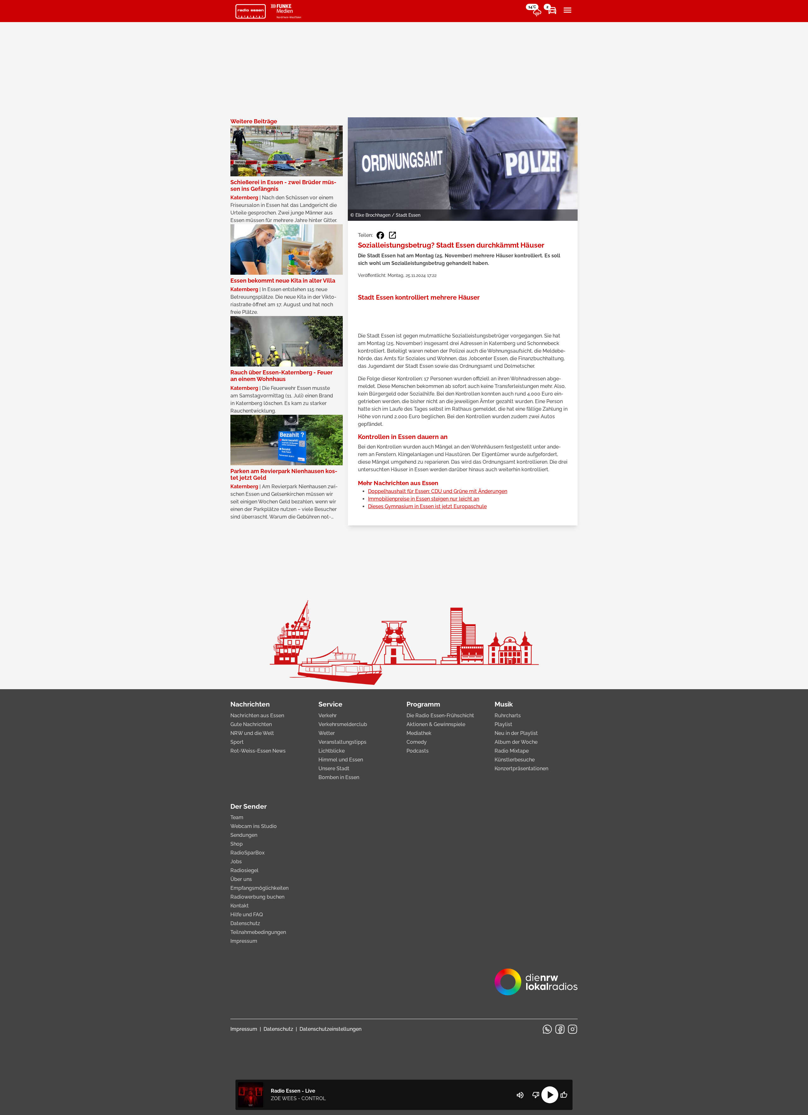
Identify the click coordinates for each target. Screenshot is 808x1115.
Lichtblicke (331, 751)
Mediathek (419, 733)
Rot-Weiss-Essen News (258, 751)
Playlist (503, 724)
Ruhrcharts (508, 716)
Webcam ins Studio (253, 826)
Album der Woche (516, 742)
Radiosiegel (244, 870)
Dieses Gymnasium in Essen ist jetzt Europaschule (427, 506)
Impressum (243, 941)
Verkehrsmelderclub (342, 724)
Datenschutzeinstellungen (330, 1029)
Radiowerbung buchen (257, 897)
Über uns (241, 879)
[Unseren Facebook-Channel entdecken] (560, 1029)
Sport (237, 742)
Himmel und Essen (340, 760)
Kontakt (239, 906)
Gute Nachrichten (251, 724)
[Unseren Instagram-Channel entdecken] (572, 1029)
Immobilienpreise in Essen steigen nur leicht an (423, 499)
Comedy (417, 742)
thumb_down (536, 1095)
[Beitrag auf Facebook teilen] (380, 235)
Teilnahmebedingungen (258, 932)
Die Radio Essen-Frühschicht (440, 716)
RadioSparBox (247, 853)
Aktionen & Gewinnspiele (436, 724)
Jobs (236, 862)
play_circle (550, 1095)
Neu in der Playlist (516, 733)
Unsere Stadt (333, 769)
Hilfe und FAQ (246, 915)
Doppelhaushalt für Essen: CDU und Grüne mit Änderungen (437, 491)
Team (236, 817)
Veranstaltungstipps (342, 742)
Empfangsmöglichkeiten (259, 888)
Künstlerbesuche (515, 760)
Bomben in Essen (338, 777)
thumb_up (563, 1095)
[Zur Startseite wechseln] (250, 11)
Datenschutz (245, 923)
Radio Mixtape (512, 751)
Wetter (326, 733)
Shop (236, 844)
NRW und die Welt (252, 733)
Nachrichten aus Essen (257, 716)
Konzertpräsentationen (521, 769)
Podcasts (418, 751)
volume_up (520, 1095)
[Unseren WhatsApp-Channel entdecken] (547, 1029)
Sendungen (243, 835)
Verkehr (327, 716)
